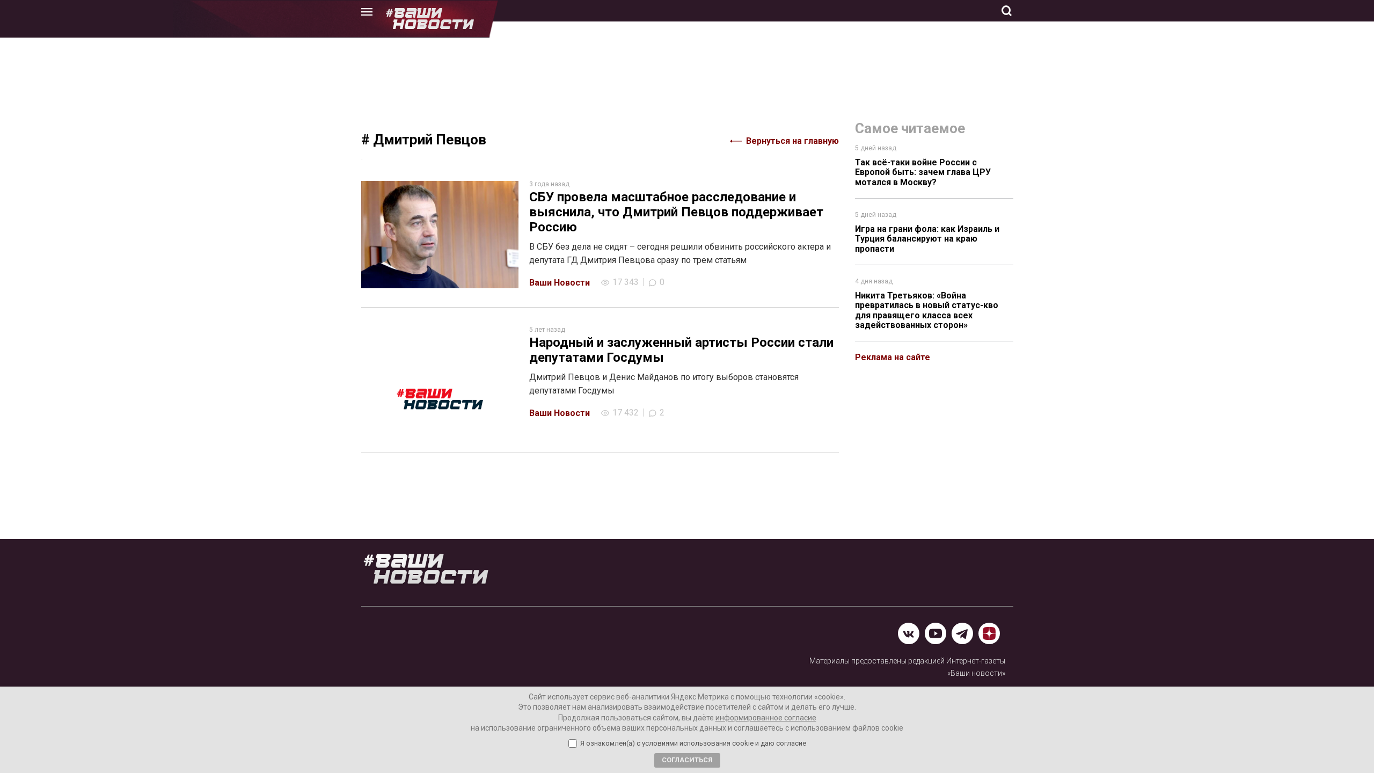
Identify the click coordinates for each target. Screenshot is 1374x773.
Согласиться (687, 760)
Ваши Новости (559, 283)
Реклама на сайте (892, 357)
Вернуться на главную (792, 141)
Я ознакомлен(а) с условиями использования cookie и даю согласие (693, 743)
